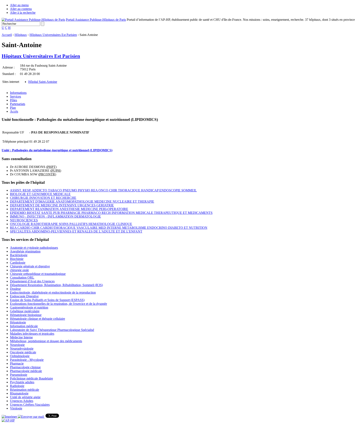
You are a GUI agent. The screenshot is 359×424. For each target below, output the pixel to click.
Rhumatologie (19, 393)
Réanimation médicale (24, 389)
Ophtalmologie (20, 356)
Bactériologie (18, 255)
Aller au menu (19, 5)
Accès (14, 111)
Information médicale (24, 326)
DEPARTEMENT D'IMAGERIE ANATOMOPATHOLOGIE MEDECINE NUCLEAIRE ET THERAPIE (82, 201)
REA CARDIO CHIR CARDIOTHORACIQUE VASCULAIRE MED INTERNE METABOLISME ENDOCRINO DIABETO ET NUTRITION (108, 227)
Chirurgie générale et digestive (30, 266)
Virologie (16, 408)
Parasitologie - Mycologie (27, 360)
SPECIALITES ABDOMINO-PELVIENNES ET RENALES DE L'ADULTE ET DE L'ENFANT (76, 231)
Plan (13, 107)
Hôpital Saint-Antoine (42, 81)
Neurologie (17, 345)
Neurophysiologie (21, 348)
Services (15, 96)
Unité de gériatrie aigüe (25, 397)
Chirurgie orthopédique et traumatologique (38, 274)
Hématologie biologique (26, 315)
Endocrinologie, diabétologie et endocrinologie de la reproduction (53, 292)
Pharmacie (17, 363)
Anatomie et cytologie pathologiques (34, 247)
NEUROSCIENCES (24, 220)
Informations (18, 92)
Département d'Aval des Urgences (32, 281)
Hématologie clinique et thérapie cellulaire (37, 318)
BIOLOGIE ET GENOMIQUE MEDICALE (40, 194)
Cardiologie (17, 262)
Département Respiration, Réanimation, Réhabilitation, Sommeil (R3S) (56, 285)
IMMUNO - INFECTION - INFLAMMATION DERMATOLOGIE (55, 216)
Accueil (7, 35)
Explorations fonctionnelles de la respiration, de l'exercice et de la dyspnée (58, 303)
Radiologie (17, 386)
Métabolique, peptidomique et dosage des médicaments (46, 341)
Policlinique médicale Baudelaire (31, 378)
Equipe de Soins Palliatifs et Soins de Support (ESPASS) (47, 300)
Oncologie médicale (23, 352)
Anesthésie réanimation (25, 251)
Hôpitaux (21, 35)
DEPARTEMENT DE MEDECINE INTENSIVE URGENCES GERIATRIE (62, 205)
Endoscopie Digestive (24, 296)
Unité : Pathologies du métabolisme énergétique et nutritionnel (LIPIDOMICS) (57, 150)
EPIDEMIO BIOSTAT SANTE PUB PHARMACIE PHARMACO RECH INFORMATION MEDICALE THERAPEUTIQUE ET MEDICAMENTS (111, 212)
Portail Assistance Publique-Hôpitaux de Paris (96, 19)
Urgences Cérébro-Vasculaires (30, 404)
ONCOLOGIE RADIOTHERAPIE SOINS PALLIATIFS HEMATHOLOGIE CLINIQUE (71, 224)
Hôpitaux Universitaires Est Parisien (53, 35)
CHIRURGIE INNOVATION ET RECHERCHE (43, 198)
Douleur (15, 288)
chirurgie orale (19, 270)
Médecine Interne (21, 337)
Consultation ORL (22, 277)
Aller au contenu (21, 9)
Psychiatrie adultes (22, 382)
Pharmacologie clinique (25, 367)
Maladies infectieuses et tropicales (32, 333)
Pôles (13, 100)
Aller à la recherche (23, 12)
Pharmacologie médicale (26, 371)
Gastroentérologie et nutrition (29, 307)
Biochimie (16, 259)
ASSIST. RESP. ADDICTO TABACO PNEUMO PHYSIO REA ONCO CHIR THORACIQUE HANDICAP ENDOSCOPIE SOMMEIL (103, 190)
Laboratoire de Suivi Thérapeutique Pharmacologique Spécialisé (52, 330)
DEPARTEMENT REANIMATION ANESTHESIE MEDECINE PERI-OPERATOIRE (69, 209)
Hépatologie (18, 322)
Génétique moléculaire (24, 311)
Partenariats (17, 104)
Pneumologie (18, 374)
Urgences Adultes (21, 401)
